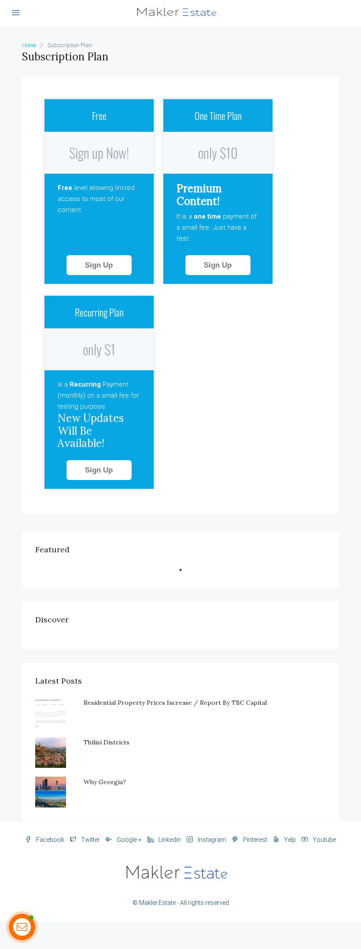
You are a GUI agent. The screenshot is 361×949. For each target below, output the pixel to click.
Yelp (290, 839)
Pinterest (255, 839)
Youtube (323, 839)
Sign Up (99, 265)
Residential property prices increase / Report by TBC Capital (175, 703)
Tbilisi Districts (106, 742)
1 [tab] (184, 573)
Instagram (212, 839)
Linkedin (169, 839)
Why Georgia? (105, 782)
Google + (129, 839)
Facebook (50, 839)
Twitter (90, 839)
